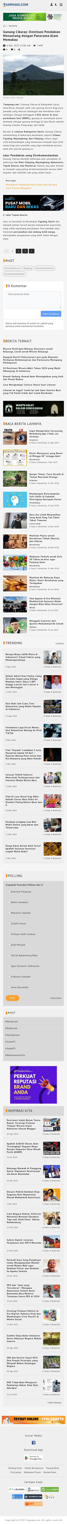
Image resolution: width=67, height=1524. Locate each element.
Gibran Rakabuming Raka (24, 955)
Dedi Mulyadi (18, 944)
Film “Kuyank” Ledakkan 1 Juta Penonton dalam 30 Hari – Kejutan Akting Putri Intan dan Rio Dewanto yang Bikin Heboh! (23, 754)
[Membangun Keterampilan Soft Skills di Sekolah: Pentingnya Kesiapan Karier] (15, 499)
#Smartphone (12, 1035)
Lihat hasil (55, 998)
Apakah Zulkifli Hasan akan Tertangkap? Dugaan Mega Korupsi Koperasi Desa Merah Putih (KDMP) (24, 1147)
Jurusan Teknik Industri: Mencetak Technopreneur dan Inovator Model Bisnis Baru (23, 777)
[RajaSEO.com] (49, 1497)
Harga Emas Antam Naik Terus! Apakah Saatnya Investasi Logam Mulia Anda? (23, 848)
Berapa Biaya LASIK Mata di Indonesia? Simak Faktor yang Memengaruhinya (23, 657)
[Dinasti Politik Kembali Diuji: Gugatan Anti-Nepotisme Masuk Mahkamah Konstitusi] (51, 1194)
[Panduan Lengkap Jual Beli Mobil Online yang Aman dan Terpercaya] (52, 824)
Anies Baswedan (19, 987)
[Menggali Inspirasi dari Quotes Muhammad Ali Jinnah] (15, 625)
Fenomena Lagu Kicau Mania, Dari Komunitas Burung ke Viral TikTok (24, 730)
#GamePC (10, 1041)
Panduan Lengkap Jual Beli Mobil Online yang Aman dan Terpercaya (22, 824)
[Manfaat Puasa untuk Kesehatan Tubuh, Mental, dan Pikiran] (15, 541)
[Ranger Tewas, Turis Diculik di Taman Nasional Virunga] (15, 478)
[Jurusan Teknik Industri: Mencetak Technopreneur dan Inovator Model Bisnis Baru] (52, 777)
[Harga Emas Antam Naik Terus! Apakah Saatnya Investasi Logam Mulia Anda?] (52, 848)
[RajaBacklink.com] (17, 1490)
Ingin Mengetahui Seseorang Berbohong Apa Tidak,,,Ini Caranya (46, 433)
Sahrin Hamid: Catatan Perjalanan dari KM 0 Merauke (24, 1241)
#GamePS (10, 1048)
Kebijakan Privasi (32, 1472)
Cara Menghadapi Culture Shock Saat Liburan (29, 384)
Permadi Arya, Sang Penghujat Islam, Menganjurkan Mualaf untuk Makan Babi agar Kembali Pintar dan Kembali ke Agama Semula (24, 1266)
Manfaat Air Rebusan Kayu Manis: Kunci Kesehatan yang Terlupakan (46, 580)
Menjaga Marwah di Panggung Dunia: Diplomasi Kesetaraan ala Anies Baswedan (24, 1171)
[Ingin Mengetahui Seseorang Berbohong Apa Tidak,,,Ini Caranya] (15, 436)
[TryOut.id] (34, 1505)
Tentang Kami (15, 1468)
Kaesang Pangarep (21, 891)
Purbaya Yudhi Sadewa (23, 934)
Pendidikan (34, 503)
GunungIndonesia (45, 268)
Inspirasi (33, 440)
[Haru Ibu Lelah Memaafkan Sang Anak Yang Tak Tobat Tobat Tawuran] (15, 520)
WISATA (13, 26)
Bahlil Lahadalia (19, 902)
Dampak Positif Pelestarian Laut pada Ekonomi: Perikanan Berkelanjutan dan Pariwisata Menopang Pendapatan (32, 360)
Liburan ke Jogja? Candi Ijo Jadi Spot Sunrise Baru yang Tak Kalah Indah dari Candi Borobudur (32, 391)
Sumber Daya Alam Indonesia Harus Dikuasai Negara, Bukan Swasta (24, 1338)
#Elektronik (11, 1028)
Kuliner (33, 627)
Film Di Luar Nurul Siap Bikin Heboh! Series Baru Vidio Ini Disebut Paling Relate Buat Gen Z (24, 800)
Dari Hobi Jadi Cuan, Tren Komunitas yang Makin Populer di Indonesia (23, 706)
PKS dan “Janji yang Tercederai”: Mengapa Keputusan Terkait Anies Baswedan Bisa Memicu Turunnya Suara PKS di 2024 (23, 1291)
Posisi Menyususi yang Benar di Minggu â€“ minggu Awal (46, 454)
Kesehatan (34, 459)
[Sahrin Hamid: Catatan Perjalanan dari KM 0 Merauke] (51, 1241)
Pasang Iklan (52, 1468)
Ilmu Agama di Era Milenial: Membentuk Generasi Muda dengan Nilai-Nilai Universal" (46, 601)
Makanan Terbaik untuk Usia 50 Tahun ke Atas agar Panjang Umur (45, 559)
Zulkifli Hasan (18, 923)
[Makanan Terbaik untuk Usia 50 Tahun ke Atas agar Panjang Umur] (15, 562)
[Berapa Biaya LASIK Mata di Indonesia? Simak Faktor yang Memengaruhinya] (52, 657)
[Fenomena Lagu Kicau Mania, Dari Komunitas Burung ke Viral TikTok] (52, 730)
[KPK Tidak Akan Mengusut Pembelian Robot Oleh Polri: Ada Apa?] (51, 1385)
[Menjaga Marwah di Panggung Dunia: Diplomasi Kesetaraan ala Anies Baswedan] (51, 1171)
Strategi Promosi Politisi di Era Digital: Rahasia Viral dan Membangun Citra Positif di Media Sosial (24, 1315)
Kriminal (33, 480)
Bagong (28, 268)
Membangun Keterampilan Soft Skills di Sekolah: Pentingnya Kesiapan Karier (45, 496)
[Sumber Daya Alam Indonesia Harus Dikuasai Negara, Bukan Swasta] (51, 1338)
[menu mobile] (61, 5)
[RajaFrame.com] (33, 1490)
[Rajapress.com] (33, 1497)
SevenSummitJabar (15, 274)
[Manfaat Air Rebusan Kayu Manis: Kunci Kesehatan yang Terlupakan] (15, 583)
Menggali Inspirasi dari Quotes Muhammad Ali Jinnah (46, 622)
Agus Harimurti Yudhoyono (25, 966)
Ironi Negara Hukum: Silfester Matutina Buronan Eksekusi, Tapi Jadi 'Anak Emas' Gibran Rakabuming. (24, 1218)
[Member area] (51, 5)
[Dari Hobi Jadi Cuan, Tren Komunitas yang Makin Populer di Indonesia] (52, 706)
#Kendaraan (11, 1021)
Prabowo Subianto (21, 976)
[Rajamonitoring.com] (17, 1497)
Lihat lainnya (54, 1402)
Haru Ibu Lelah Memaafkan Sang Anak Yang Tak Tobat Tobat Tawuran (44, 517)
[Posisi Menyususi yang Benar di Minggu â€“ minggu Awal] (15, 457)
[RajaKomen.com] (50, 1490)
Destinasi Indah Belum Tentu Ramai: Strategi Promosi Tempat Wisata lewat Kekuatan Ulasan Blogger (23, 1124)
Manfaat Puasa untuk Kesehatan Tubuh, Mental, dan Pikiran (44, 538)
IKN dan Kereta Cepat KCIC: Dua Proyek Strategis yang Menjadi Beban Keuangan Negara (22, 1362)
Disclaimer (16, 1472)
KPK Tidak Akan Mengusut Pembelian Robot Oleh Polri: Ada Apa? (23, 1385)
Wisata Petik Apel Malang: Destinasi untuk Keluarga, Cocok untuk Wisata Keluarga (28, 350)
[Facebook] (34, 1442)
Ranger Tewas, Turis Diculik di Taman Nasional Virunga (46, 475)
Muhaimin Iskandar (21, 912)
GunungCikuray (12, 268)
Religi (32, 607)
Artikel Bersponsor (34, 1468)
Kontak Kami (50, 1472)
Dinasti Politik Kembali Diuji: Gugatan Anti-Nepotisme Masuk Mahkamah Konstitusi (23, 1194)
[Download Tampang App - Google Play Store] (33, 1457)
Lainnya (60, 643)
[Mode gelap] (56, 5)
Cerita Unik (35, 524)
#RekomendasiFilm (15, 1055)
